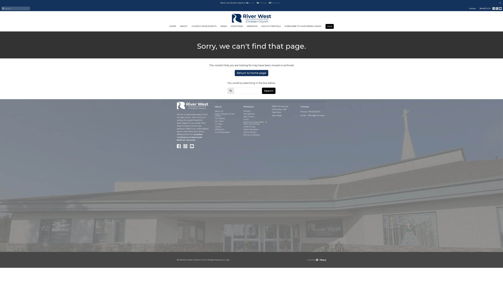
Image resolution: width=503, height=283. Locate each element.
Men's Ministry (250, 132)
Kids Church (248, 116)
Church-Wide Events (204, 26)
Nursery (247, 111)
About (184, 26)
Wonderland (249, 114)
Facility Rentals (271, 26)
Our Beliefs (220, 118)
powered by (315, 262)
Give (329, 26)
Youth (246, 119)
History (218, 127)
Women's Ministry (251, 135)
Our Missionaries (222, 132)
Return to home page (251, 73)
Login (227, 260)
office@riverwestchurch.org (317, 115)
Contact (472, 8)
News (223, 26)
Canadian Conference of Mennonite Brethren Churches (190, 137)
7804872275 (485, 8)
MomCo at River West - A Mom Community (255, 123)
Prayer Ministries (250, 129)
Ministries (237, 26)
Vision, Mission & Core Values (225, 115)
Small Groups (249, 127)
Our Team (219, 121)
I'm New (219, 124)
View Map (277, 115)
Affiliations (219, 129)
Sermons (252, 26)
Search (268, 90)
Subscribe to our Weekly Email (303, 26)
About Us (219, 111)
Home (172, 26)
